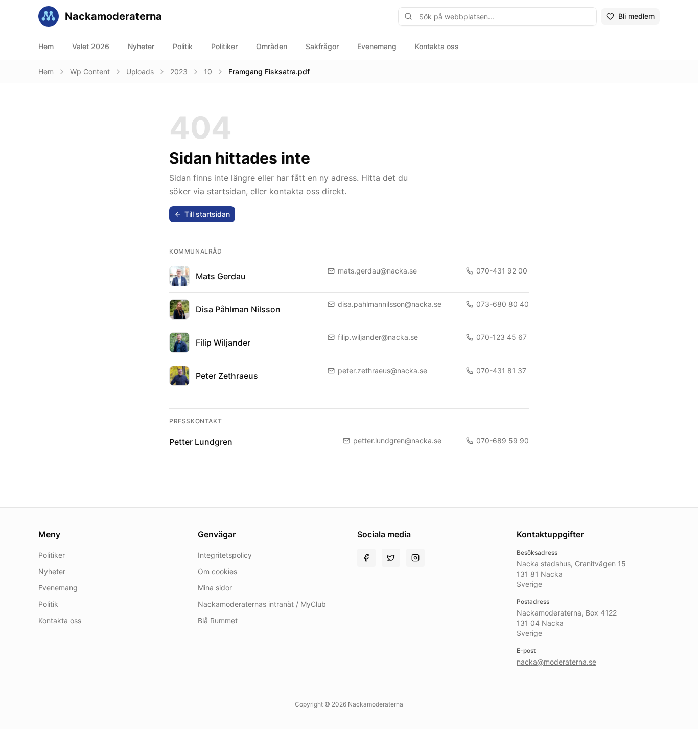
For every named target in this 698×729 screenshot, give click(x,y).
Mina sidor (215, 587)
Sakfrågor (322, 46)
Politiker (224, 46)
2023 (179, 71)
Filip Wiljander (223, 342)
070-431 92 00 (501, 270)
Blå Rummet (218, 620)
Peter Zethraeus (227, 376)
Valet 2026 (90, 46)
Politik (183, 46)
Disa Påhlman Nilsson (238, 309)
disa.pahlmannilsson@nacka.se (389, 304)
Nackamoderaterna (113, 16)
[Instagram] (415, 558)
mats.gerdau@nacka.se (377, 270)
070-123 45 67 (501, 337)
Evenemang (377, 46)
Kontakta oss (437, 46)
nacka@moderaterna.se (556, 661)
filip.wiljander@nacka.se (378, 337)
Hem (46, 46)
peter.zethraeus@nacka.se (382, 370)
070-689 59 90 (502, 440)
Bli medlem (636, 16)
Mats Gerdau (221, 276)
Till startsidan (207, 214)
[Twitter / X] (391, 558)
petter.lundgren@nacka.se (397, 440)
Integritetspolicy (225, 555)
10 (208, 71)
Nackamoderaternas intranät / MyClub (262, 604)
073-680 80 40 (502, 304)
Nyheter (141, 46)
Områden (271, 46)
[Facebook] (366, 558)
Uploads (140, 71)
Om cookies (217, 571)
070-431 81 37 (501, 370)
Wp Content (90, 71)
